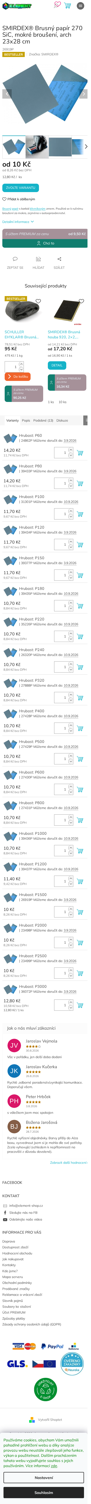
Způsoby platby (13, 1318)
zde (54, 1465)
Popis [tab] (26, 420)
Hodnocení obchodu (17, 1253)
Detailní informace (15, 222)
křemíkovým (38, 208)
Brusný (6, 208)
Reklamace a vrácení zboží (22, 1295)
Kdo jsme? (10, 1271)
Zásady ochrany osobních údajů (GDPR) (31, 1324)
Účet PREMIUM (13, 1312)
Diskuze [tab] (62, 420)
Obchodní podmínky (17, 1283)
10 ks (62, 402)
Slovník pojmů (12, 1301)
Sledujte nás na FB (23, 1212)
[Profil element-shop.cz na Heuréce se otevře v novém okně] (72, 1363)
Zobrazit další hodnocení (68, 1162)
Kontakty (9, 1265)
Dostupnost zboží (15, 1247)
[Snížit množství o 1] (21, 369)
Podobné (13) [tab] (43, 420)
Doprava (8, 1241)
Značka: (43, 54)
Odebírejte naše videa (25, 1219)
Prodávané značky (16, 1289)
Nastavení (44, 1477)
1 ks (51, 402)
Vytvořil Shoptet (50, 1420)
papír (15, 208)
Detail (57, 365)
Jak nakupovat (13, 1259)
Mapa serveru (12, 1277)
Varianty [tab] (12, 420)
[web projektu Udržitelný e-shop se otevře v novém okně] (45, 1389)
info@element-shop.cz (26, 1205)
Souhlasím (44, 1492)
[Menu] (80, 6)
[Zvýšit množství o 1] (21, 364)
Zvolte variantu (20, 188)
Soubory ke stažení (16, 1306)
